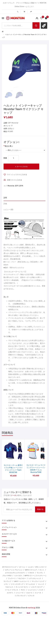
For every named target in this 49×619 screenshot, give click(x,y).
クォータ (38, 593)
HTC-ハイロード (41, 567)
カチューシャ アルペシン (13, 570)
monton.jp (31, 608)
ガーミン (22, 567)
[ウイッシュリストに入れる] (10, 457)
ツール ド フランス (11, 590)
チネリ (23, 590)
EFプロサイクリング (9, 567)
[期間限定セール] (44, 25)
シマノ (6, 584)
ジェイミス (32, 590)
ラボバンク (9, 587)
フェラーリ (12, 578)
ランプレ (40, 573)
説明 (5, 198)
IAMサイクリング (31, 570)
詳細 (5, 204)
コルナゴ (29, 593)
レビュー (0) (8, 210)
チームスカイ (30, 584)
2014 (21, 186)
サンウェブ (7, 581)
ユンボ (30, 567)
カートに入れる (22, 166)
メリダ (40, 590)
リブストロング (20, 595)
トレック (41, 584)
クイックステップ (17, 584)
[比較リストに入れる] (16, 457)
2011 (16, 186)
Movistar (11, 186)
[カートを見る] (24, 12)
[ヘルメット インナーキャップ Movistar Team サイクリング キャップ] (8, 95)
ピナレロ (31, 595)
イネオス (31, 573)
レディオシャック (35, 578)
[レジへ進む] (31, 12)
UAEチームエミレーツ (21, 581)
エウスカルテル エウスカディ (15, 573)
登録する (40, 509)
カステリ (10, 593)
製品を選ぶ (9, 146)
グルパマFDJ (7, 575)
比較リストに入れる (14, 180)
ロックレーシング (38, 581)
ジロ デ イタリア (37, 587)
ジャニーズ (19, 593)
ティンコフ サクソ (22, 587)
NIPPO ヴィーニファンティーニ (35, 575)
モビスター (22, 578)
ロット (41, 570)
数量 (5, 158)
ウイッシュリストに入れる (17, 175)
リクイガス (18, 575)
